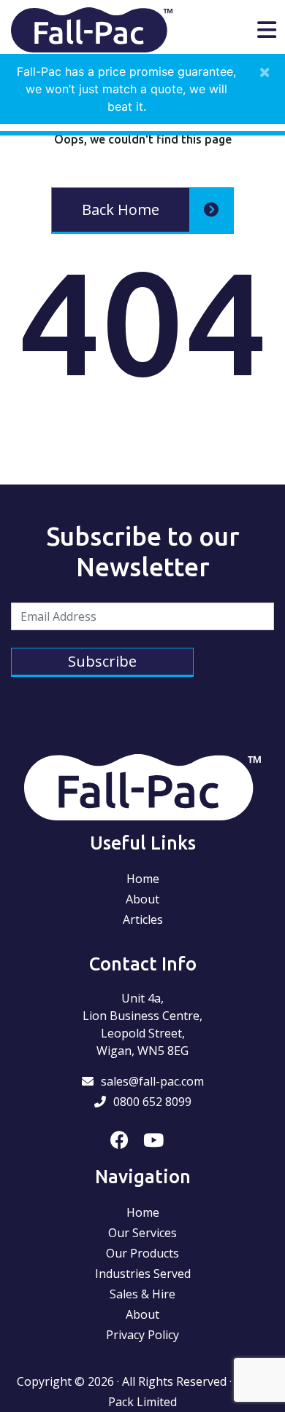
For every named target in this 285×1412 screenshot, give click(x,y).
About (142, 899)
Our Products (142, 1253)
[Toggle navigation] (266, 30)
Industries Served (143, 1274)
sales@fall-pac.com (152, 1081)
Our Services (142, 1233)
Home (142, 879)
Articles (143, 919)
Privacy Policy (142, 1335)
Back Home (120, 209)
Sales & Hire (142, 1294)
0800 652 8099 (152, 1102)
